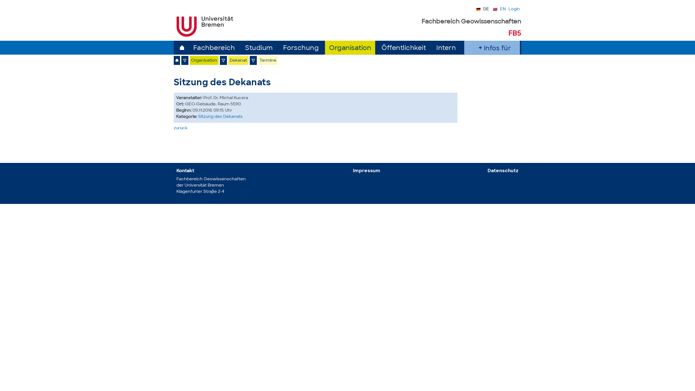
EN (503, 9)
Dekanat (238, 61)
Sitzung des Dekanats (220, 117)
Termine (268, 61)
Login (514, 9)
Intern (446, 48)
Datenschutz (503, 171)
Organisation (350, 48)
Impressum (367, 171)
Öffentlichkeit (403, 48)
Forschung (301, 48)
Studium (259, 48)
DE (486, 9)
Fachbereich (214, 48)
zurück (181, 128)
